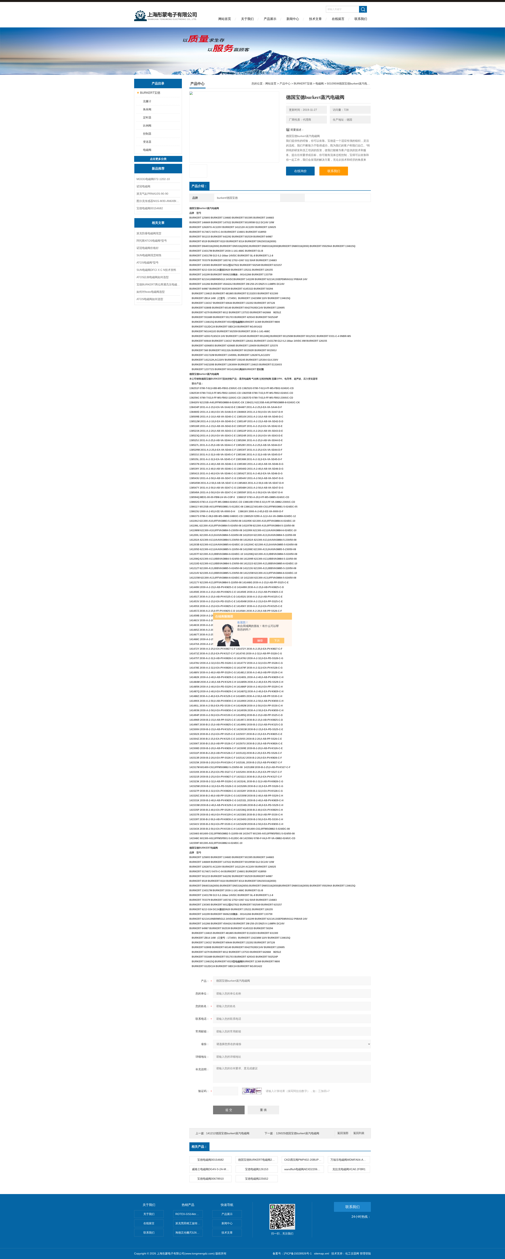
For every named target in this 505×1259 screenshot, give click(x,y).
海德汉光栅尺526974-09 (189, 1232)
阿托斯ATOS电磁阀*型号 (152, 240)
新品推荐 (158, 168)
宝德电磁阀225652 (256, 1178)
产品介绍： (199, 186)
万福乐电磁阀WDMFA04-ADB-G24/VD (350, 1159)
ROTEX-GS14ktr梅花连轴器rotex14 (189, 1214)
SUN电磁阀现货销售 (149, 255)
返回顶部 (342, 1133)
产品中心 (285, 83)
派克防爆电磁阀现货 (149, 233)
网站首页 (224, 19)
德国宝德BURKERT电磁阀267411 (258, 1159)
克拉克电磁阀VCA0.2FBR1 (349, 1169)
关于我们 (247, 19)
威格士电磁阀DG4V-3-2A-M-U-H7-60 (211, 1169)
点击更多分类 (158, 158)
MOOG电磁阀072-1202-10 (153, 179)
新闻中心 (292, 19)
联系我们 (360, 19)
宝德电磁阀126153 (256, 1169)
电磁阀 (147, 149)
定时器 (147, 117)
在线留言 (338, 19)
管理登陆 (365, 1253)
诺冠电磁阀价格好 (148, 248)
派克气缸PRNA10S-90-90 (152, 193)
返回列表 (358, 1133)
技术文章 (315, 19)
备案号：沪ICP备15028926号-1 (292, 1253)
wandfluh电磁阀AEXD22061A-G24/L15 (304, 1169)
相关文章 (158, 222)
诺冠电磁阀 (143, 186)
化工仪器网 (352, 1253)
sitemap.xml (321, 1253)
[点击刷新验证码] (252, 1091)
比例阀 (147, 125)
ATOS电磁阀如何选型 (150, 299)
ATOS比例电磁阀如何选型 (153, 277)
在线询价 (300, 171)
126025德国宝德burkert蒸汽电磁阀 (297, 1133)
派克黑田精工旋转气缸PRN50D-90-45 (189, 1223)
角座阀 (147, 109)
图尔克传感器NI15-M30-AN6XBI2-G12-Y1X (158, 201)
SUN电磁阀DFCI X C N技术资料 (156, 269)
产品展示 (270, 19)
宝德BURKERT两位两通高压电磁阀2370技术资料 (158, 284)
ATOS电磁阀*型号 (148, 262)
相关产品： (199, 1146)
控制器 (147, 133)
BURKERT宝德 (150, 92)
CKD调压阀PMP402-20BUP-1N (303, 1159)
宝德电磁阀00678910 (210, 1178)
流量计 (147, 101)
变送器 (147, 141)
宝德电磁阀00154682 (150, 208)
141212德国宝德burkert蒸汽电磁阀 (227, 1133)
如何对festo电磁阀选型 (151, 291)
